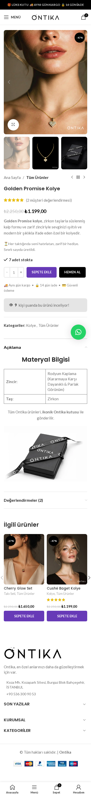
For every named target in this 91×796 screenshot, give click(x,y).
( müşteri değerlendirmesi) (49, 200)
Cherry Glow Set (18, 588)
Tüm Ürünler (37, 177)
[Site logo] (45, 16)
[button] (9, 82)
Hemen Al (72, 272)
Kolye (31, 325)
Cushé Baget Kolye (63, 588)
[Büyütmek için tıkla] (13, 124)
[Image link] (33, 652)
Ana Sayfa (12, 177)
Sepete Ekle (42, 272)
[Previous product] (72, 177)
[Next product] (84, 177)
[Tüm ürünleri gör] (78, 177)
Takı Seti (9, 594)
